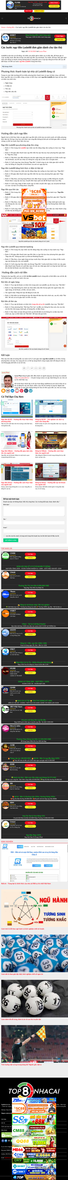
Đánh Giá (60, 39)
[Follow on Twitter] (5, 1140)
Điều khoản (4, 1130)
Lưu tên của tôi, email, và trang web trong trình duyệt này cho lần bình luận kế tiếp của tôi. (32, 536)
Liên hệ (3, 1123)
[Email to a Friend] (36, 368)
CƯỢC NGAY (54, 6)
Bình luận (6, 504)
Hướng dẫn (10, 27)
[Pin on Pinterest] (40, 368)
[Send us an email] (9, 1140)
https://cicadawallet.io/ (22, 378)
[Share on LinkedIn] (44, 368)
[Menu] (2, 18)
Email (5, 527)
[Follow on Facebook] (2, 1140)
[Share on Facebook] (28, 368)
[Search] (66, 18)
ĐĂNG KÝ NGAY (54, 2)
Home (3, 27)
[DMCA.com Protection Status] (8, 1134)
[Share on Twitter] (32, 368)
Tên (4, 519)
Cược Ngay (59, 36)
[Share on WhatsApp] (24, 368)
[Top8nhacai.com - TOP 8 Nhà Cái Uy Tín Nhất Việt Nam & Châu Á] (34, 18)
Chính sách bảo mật (6, 1126)
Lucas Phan (42, 51)
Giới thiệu (3, 1119)
